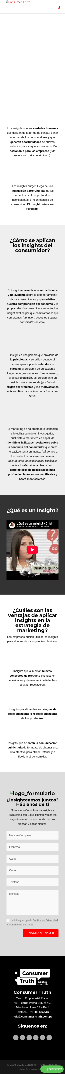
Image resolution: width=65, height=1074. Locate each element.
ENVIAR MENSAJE (40, 933)
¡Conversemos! (54, 1069)
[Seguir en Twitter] (22, 1037)
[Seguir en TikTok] (49, 1037)
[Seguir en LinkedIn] (15, 1037)
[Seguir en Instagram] (35, 1037)
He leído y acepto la (32, 922)
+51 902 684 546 (38, 1012)
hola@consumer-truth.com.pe (32, 1016)
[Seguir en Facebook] (29, 1037)
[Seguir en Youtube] (42, 1037)
